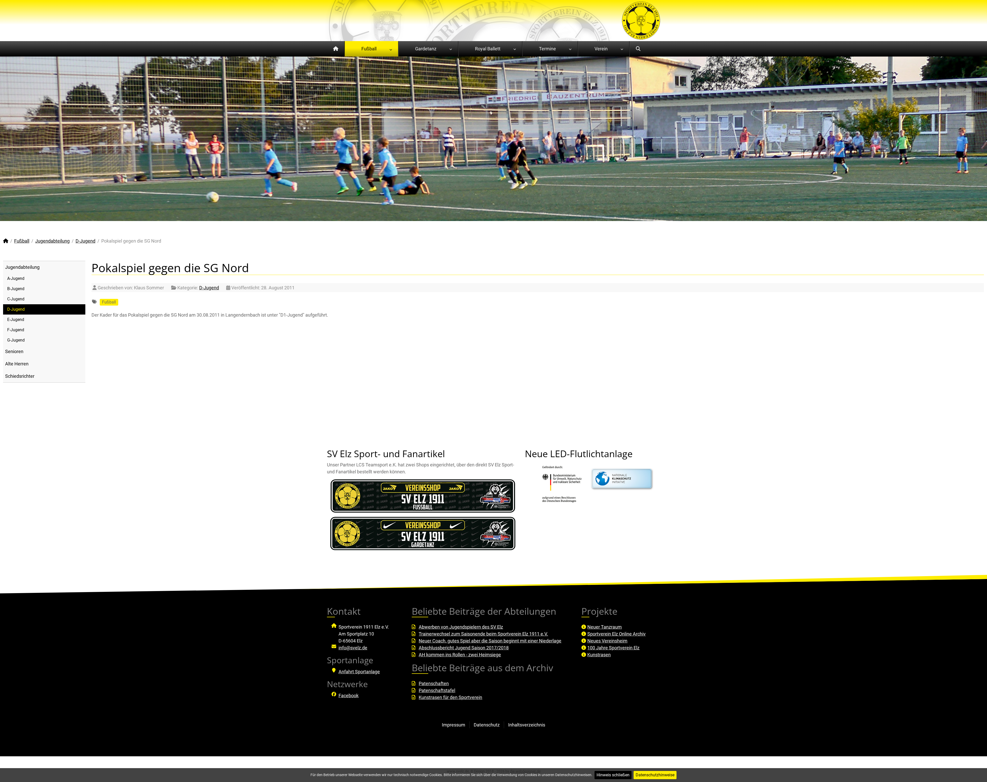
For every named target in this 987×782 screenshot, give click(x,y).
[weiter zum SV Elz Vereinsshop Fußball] (423, 496)
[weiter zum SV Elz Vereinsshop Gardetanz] (423, 533)
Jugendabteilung (22, 267)
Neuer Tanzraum (604, 627)
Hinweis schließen (613, 774)
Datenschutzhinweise (655, 774)
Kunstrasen (599, 654)
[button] (971, 139)
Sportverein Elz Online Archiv (616, 634)
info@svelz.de (353, 647)
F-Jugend (15, 329)
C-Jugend (15, 299)
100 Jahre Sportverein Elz (613, 647)
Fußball (109, 302)
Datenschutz (487, 725)
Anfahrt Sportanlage (359, 671)
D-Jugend (16, 309)
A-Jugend (15, 278)
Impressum (453, 725)
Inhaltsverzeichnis (526, 725)
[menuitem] (336, 49)
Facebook (349, 695)
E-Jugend (15, 319)
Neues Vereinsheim (607, 640)
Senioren (14, 351)
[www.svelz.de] (641, 20)
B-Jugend (15, 288)
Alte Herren (17, 363)
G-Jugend (16, 340)
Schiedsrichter (19, 376)
